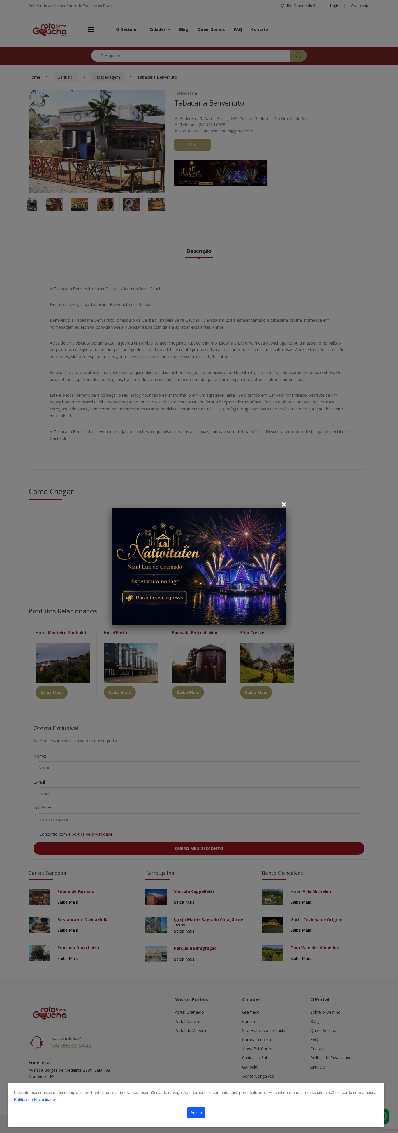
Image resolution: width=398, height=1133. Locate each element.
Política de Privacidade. (35, 1099)
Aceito (196, 1112)
